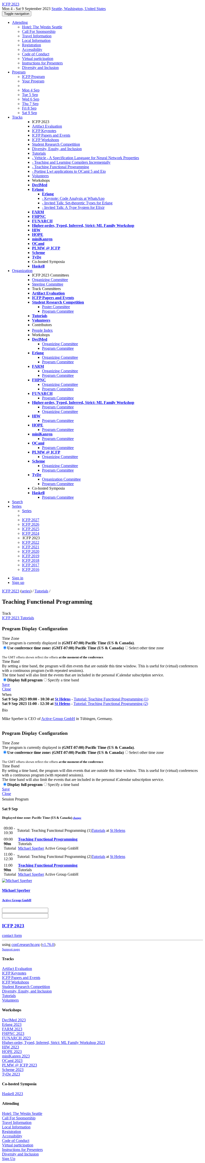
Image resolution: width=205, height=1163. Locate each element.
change (77, 817)
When (7, 694)
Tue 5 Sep (30, 95)
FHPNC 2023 (13, 1033)
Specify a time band (63, 680)
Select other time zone (146, 648)
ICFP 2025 (30, 529)
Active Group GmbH (58, 719)
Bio (5, 710)
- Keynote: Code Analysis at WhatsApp (73, 198)
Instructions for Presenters (42, 63)
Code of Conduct (35, 54)
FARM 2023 (12, 1029)
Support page (11, 949)
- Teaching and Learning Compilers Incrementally (71, 162)
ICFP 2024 (30, 533)
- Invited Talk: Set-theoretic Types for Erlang (77, 203)
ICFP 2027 (30, 520)
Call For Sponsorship (39, 31)
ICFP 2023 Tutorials (18, 618)
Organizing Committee (50, 280)
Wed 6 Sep (30, 99)
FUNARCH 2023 (16, 1038)
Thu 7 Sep (30, 104)
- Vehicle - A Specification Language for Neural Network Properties (85, 158)
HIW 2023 (10, 1047)
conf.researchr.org (26, 944)
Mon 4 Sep (31, 90)
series (26, 591)
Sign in (17, 578)
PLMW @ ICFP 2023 (19, 1065)
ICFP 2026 (30, 524)
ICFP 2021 (30, 547)
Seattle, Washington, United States (79, 9)
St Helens (62, 699)
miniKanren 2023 (16, 1056)
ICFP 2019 (30, 556)
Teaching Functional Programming (48, 839)
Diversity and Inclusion (40, 67)
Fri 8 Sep (29, 108)
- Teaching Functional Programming (60, 167)
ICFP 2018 (30, 560)
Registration (31, 45)
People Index (42, 330)
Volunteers (40, 176)
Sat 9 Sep (29, 113)
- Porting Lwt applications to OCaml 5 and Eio (69, 171)
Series (27, 511)
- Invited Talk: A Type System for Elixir (73, 207)
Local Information (36, 40)
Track (6, 613)
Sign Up (8, 1158)
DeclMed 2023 (14, 1020)
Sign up (18, 582)
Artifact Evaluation (47, 126)
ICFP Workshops (45, 140)
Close (6, 689)
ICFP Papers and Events (51, 135)
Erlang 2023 (12, 1024)
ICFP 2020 (30, 551)
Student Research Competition (56, 144)
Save (6, 684)
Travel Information (37, 36)
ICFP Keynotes (44, 131)
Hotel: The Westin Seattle (42, 27)
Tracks (17, 117)
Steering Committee (47, 284)
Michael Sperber (31, 848)
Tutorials (39, 153)
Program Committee (58, 311)
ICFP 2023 (10, 591)
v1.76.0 (48, 944)
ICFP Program (33, 76)
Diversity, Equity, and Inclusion (57, 149)
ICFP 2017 (30, 565)
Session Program (15, 799)
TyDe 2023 (11, 1074)
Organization (22, 271)
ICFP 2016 (30, 569)
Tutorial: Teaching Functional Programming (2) (111, 703)
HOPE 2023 (12, 1051)
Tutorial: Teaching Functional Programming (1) (111, 699)
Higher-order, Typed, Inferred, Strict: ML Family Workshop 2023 (53, 1042)
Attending (20, 22)
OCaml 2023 (12, 1060)
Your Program (33, 81)
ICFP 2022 (30, 542)
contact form (12, 935)
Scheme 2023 (13, 1069)
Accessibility (32, 49)
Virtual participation (37, 58)
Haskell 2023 (12, 1094)
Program (19, 72)
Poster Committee (56, 307)
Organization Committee (61, 479)
